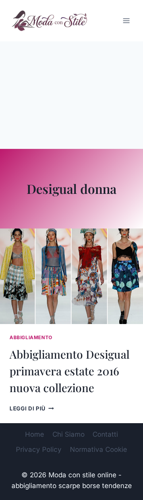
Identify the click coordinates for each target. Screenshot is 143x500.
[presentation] (71, 276)
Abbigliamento (31, 337)
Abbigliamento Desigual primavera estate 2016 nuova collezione (69, 371)
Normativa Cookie (98, 449)
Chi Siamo (68, 434)
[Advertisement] (71, 95)
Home (34, 434)
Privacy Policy (39, 449)
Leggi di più (32, 408)
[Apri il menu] (126, 20)
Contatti (105, 434)
